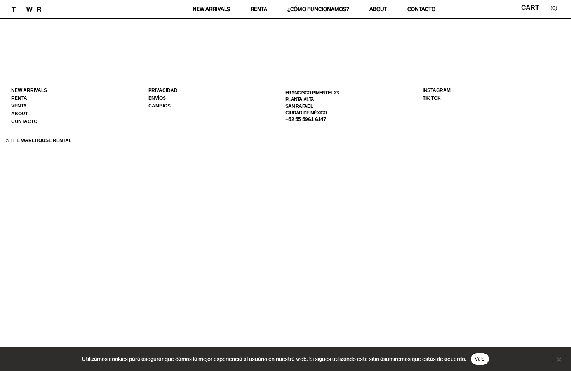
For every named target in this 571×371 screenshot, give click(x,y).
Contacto (421, 9)
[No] (558, 358)
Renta (259, 9)
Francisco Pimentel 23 (312, 92)
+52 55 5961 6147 (306, 119)
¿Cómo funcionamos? (318, 9)
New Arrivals (211, 9)
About (378, 9)
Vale (480, 358)
